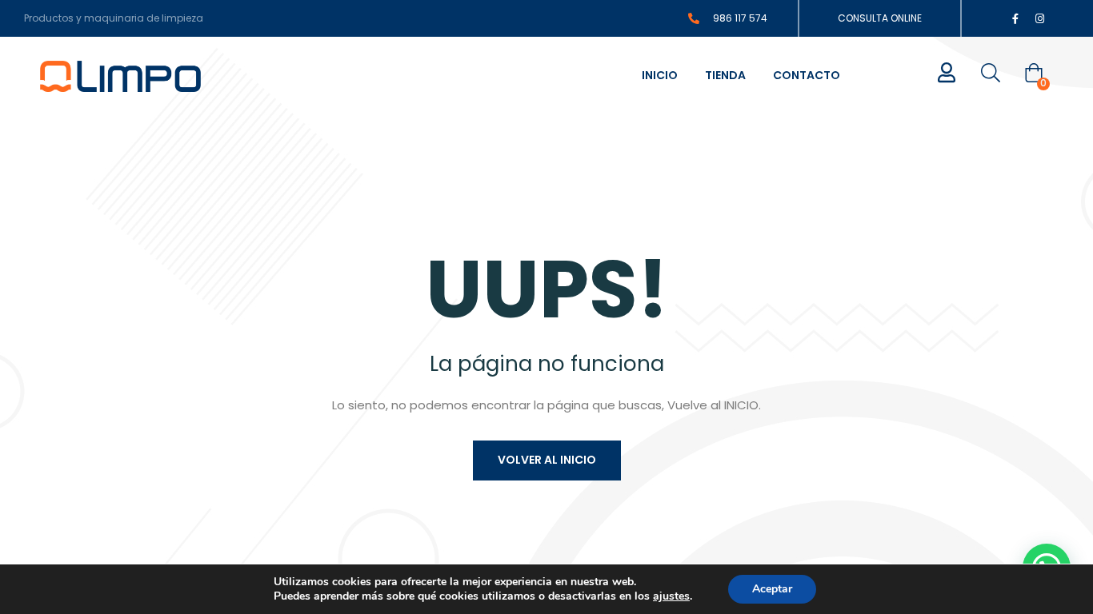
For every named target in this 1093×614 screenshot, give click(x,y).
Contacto (806, 75)
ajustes (671, 596)
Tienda (725, 75)
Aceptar (772, 588)
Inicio (660, 75)
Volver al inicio (547, 460)
